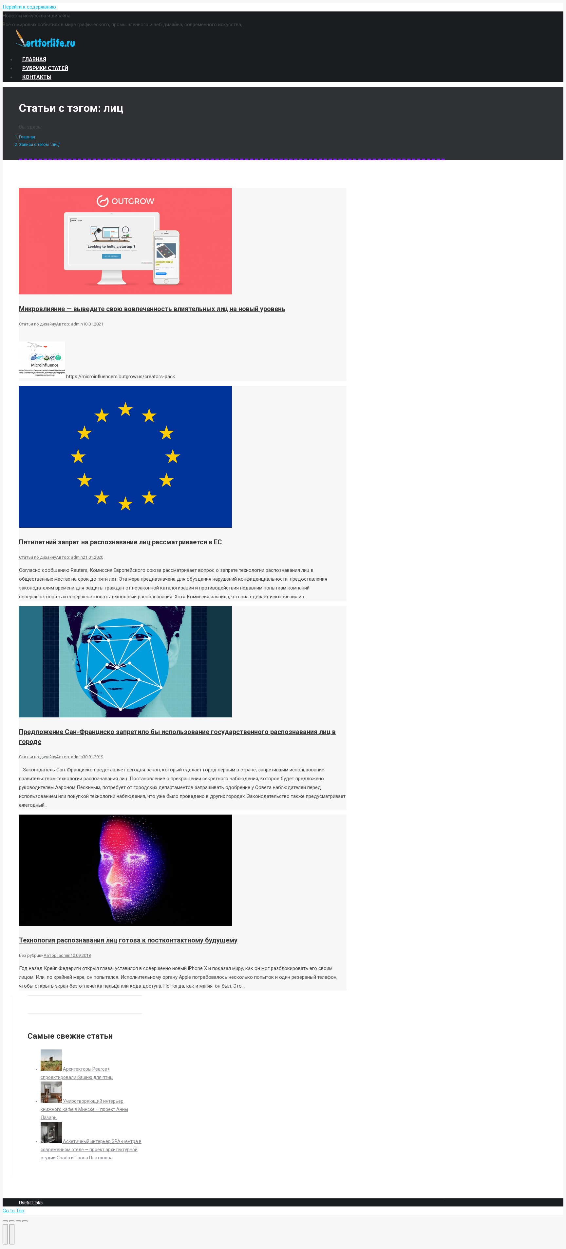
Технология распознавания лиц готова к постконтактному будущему (128, 940)
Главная (27, 136)
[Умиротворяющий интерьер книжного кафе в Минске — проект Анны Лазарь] (52, 1101)
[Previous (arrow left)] (5, 1234)
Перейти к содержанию (29, 7)
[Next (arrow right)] (11, 1234)
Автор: (69, 324)
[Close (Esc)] (5, 1221)
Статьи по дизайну (37, 324)
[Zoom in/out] (25, 1221)
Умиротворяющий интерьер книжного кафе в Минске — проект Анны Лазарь (84, 1109)
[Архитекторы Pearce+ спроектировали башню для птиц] (52, 1069)
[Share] (11, 1221)
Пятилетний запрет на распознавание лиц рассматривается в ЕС (120, 542)
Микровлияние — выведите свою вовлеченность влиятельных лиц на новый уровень (152, 309)
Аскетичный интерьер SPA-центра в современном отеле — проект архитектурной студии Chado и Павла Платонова (91, 1149)
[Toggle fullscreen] (18, 1221)
